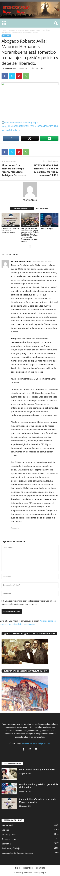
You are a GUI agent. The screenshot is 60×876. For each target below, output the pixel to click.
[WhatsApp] (26, 76)
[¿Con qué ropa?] (49, 220)
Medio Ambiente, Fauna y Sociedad (11, 226)
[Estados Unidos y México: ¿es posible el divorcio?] (9, 788)
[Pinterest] (19, 76)
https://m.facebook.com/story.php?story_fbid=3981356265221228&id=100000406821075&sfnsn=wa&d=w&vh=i (30, 126)
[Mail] (36, 750)
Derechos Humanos (29, 226)
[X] (12, 76)
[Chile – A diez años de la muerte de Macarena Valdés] (11, 220)
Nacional (11, 30)
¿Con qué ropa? (46, 228)
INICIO (17, 868)
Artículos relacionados (21, 208)
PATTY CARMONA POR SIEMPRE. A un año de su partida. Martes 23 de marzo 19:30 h (46, 170)
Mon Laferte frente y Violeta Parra (37, 769)
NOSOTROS (28, 868)
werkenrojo (10, 68)
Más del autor (42, 208)
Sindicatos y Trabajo (11, 848)
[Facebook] (5, 76)
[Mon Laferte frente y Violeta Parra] (9, 774)
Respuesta (15, 528)
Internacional (7, 825)
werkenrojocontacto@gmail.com (36, 743)
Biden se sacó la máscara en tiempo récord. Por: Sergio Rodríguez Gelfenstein (14, 170)
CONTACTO (40, 868)
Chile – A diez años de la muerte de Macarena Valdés (10, 230)
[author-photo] (30, 189)
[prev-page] (28, 246)
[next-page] (31, 246)
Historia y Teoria (9, 834)
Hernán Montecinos (21, 261)
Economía (6, 844)
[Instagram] (30, 750)
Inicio (4, 30)
